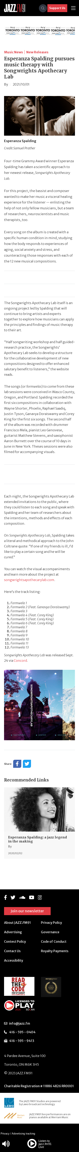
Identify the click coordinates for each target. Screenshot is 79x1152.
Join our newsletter (27, 911)
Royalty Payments (54, 951)
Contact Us (12, 951)
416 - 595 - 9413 (21, 1041)
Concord (20, 661)
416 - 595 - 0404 (22, 1032)
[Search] (43, 8)
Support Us (57, 8)
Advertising (13, 932)
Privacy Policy (51, 923)
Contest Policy (15, 941)
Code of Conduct (53, 941)
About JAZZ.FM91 (17, 923)
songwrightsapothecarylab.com (29, 580)
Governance (50, 932)
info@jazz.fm (19, 1023)
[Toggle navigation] (73, 8)
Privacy (5, 1133)
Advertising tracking (23, 1133)
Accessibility (13, 960)
